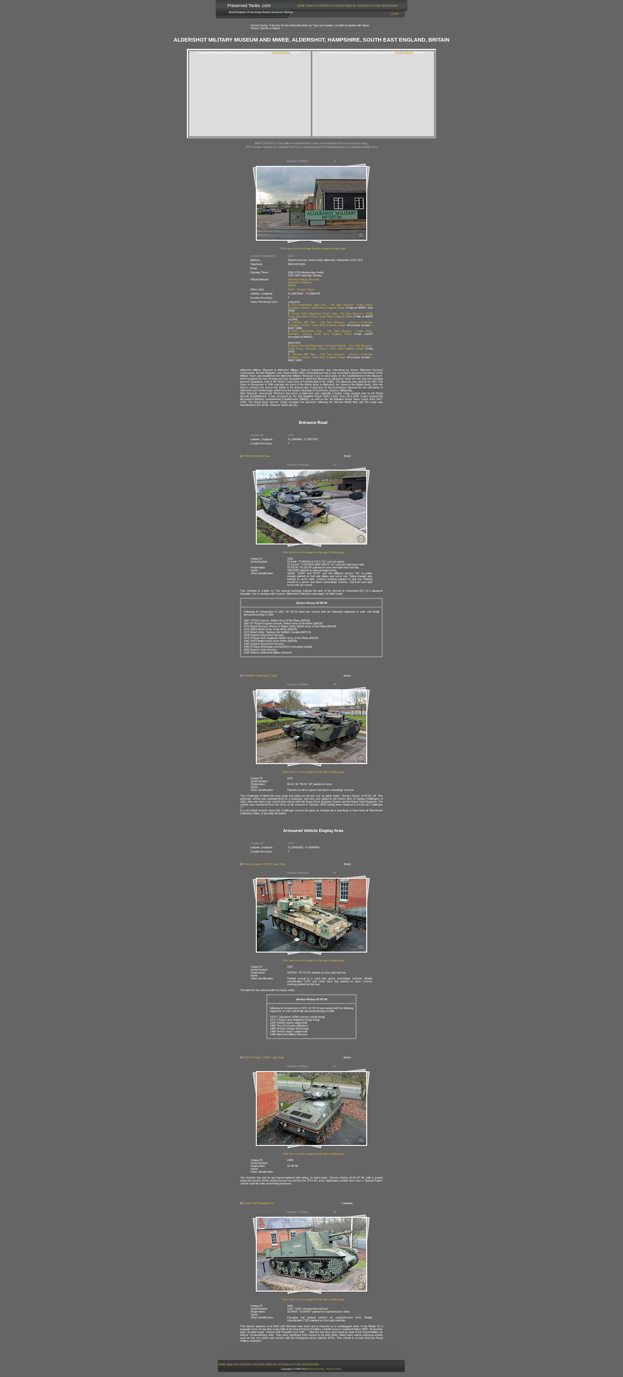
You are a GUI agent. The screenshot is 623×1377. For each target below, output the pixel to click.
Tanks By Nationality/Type (362, 5)
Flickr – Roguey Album (301, 289)
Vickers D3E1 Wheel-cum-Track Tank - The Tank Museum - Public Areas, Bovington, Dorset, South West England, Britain (330, 315)
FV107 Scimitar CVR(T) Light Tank (263, 1057)
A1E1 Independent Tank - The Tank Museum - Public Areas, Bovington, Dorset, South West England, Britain (330, 332)
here (373, 146)
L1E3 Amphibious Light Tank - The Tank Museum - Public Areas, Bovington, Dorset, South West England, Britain (330, 306)
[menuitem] (301, 5)
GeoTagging (389, 5)
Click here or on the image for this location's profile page (313, 248)
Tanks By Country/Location (325, 5)
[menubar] (348, 5)
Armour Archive (316, 1369)
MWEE (292, 285)
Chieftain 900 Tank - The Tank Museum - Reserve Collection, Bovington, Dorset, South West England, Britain (330, 324)
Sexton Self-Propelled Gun (259, 1203)
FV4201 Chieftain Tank (256, 456)
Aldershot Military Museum (303, 279)
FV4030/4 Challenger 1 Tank (260, 675)
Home (301, 5)
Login (395, 13)
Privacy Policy (333, 1369)
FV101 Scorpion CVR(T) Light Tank (264, 864)
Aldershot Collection (299, 282)
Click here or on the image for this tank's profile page (313, 552)
